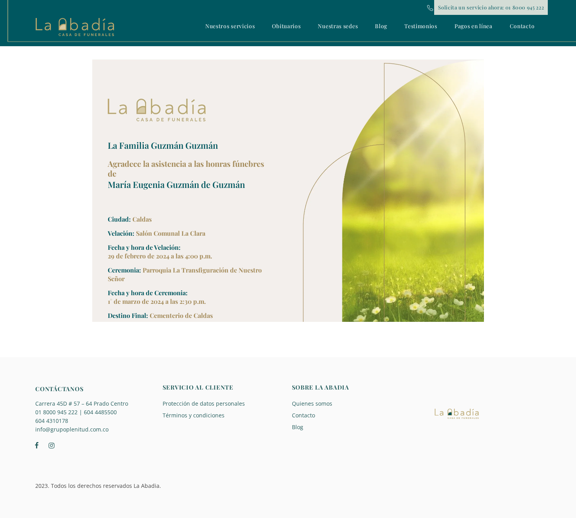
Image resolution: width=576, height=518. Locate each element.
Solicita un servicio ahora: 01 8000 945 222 (491, 7)
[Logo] (75, 27)
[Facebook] (37, 445)
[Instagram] (51, 445)
